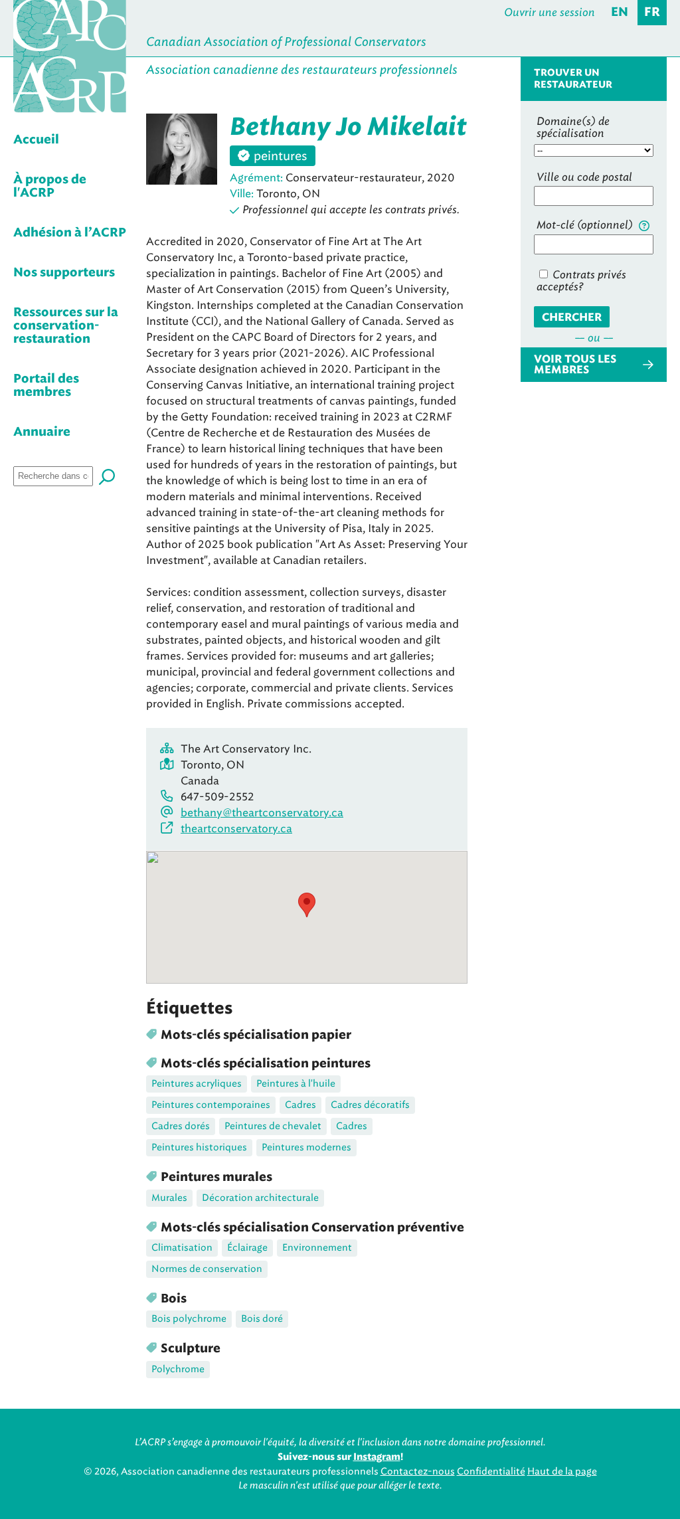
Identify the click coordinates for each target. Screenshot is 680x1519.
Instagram (376, 1457)
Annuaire (41, 432)
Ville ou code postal (584, 177)
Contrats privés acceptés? (581, 280)
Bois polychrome (188, 1318)
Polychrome (178, 1369)
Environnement (317, 1247)
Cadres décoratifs (370, 1105)
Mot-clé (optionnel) (586, 225)
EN (619, 13)
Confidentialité (491, 1471)
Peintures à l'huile (295, 1083)
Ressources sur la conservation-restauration (65, 326)
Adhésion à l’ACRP (69, 233)
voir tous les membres (575, 364)
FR (652, 13)
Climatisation (181, 1247)
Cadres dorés (180, 1126)
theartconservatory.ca (236, 828)
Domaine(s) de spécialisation (573, 127)
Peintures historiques (199, 1147)
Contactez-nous (418, 1471)
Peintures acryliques (196, 1083)
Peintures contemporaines (210, 1105)
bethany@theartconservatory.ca (262, 812)
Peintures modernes (306, 1147)
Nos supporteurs (64, 273)
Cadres (300, 1105)
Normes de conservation (206, 1269)
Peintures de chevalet (272, 1126)
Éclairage (247, 1247)
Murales (169, 1198)
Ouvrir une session (549, 12)
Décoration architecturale (260, 1198)
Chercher (572, 317)
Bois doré (262, 1318)
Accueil (36, 140)
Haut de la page (562, 1471)
